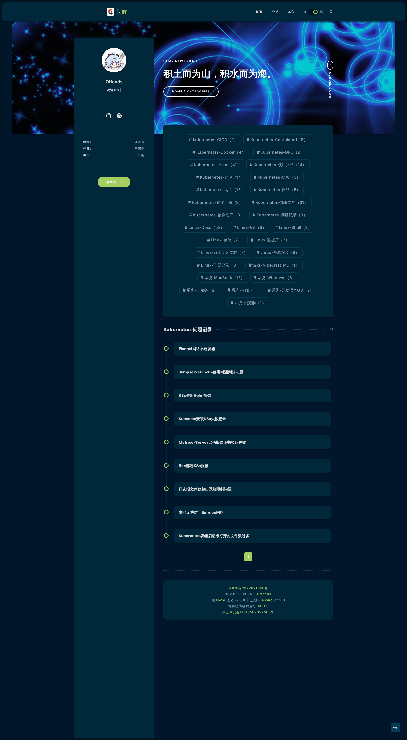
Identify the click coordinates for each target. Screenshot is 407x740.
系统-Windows (271, 277)
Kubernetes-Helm (211, 164)
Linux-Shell (290, 227)
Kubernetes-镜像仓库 (213, 215)
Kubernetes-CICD (210, 139)
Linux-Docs (200, 227)
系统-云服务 (197, 290)
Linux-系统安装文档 (219, 252)
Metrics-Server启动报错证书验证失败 (212, 442)
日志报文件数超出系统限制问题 (205, 489)
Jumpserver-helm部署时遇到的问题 (211, 372)
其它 (291, 11)
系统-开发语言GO (287, 290)
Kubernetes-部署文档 (276, 202)
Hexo (220, 600)
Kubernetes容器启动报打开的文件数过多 (214, 535)
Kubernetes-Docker (215, 152)
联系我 (111, 182)
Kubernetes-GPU (276, 152)
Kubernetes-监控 (274, 177)
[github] (109, 116)
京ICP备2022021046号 (248, 588)
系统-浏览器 (245, 302)
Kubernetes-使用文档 (274, 164)
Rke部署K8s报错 (193, 465)
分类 (275, 11)
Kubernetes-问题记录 (276, 215)
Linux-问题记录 (215, 265)
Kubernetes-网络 (274, 189)
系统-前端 (240, 290)
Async (267, 600)
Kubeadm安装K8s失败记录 (202, 418)
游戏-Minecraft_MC (270, 265)
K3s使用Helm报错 (195, 395)
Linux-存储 (221, 240)
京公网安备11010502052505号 (248, 612)
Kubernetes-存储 (216, 177)
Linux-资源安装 (274, 252)
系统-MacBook (218, 277)
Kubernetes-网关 (216, 189)
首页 (259, 11)
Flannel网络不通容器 (197, 348)
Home (177, 91)
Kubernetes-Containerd (274, 139)
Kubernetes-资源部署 (212, 202)
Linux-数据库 (266, 240)
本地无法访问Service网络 (201, 512)
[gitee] (119, 116)
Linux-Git (246, 227)
